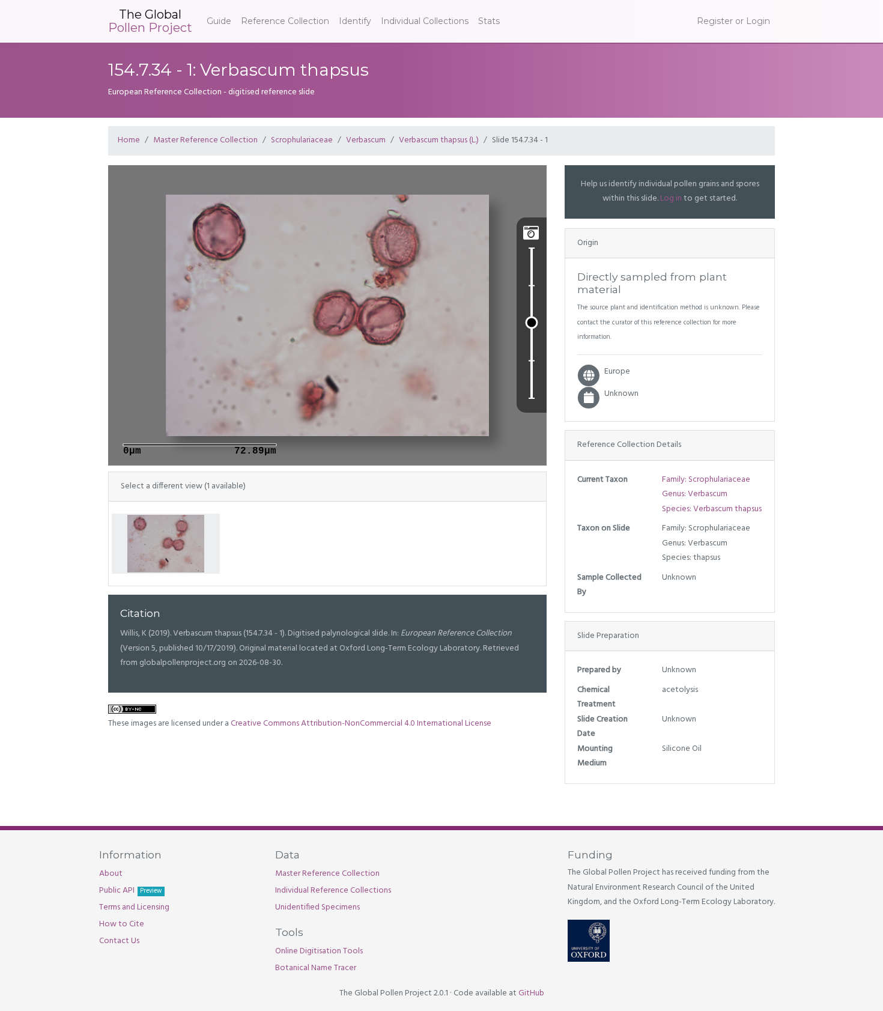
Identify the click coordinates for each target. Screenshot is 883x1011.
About (111, 874)
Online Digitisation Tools (319, 951)
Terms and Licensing (134, 907)
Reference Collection (285, 21)
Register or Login (733, 21)
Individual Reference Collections (333, 890)
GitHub (531, 993)
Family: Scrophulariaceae (706, 480)
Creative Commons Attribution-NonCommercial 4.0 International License (361, 723)
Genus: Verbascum (694, 494)
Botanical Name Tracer (315, 968)
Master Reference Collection (205, 140)
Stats (489, 21)
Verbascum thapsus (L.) (439, 140)
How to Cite (121, 924)
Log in (671, 198)
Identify (355, 21)
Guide (219, 21)
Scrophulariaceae (302, 140)
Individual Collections (425, 21)
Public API (130, 890)
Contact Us (119, 941)
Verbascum (366, 140)
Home (129, 140)
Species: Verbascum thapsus (712, 509)
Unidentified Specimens (317, 907)
